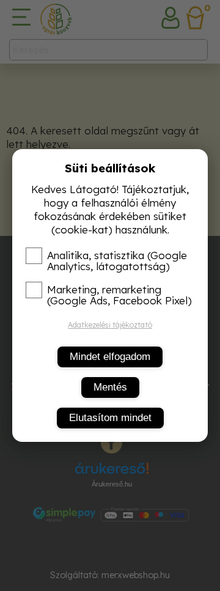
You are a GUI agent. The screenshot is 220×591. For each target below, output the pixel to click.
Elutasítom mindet (110, 418)
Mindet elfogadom (110, 356)
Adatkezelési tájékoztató (110, 324)
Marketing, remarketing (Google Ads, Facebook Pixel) (119, 295)
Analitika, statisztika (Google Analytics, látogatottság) (117, 261)
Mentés (110, 387)
